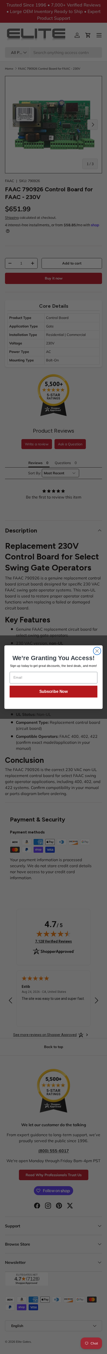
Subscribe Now (53, 691)
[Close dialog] (97, 651)
